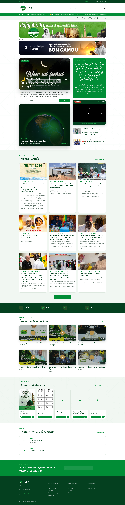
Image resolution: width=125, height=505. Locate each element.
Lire (23, 416)
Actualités (49, 8)
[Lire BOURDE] (27, 399)
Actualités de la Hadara (53, 483)
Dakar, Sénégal (91, 483)
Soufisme (62, 8)
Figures (76, 8)
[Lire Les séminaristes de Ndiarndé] (45, 399)
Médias (85, 8)
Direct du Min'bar (52, 488)
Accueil (43, 8)
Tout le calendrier (99, 432)
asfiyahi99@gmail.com (93, 486)
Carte (92, 8)
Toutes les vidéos (99, 322)
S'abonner (99, 468)
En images (50, 490)
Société (70, 490)
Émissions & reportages (53, 493)
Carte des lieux (71, 486)
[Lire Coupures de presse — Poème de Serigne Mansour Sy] (98, 399)
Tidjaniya (69, 8)
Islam (55, 8)
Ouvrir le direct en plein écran (90, 123)
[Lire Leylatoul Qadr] (62, 399)
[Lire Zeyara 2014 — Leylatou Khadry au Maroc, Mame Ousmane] (80, 399)
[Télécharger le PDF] (33, 417)
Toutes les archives (99, 159)
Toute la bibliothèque (98, 386)
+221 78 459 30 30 (92, 488)
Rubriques (98, 8)
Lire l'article (63, 101)
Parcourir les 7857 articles (61, 297)
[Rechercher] (104, 8)
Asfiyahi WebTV (51, 486)
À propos (70, 493)
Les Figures (70, 488)
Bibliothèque (51, 495)
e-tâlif (81, 8)
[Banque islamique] (62, 48)
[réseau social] (100, 1)
